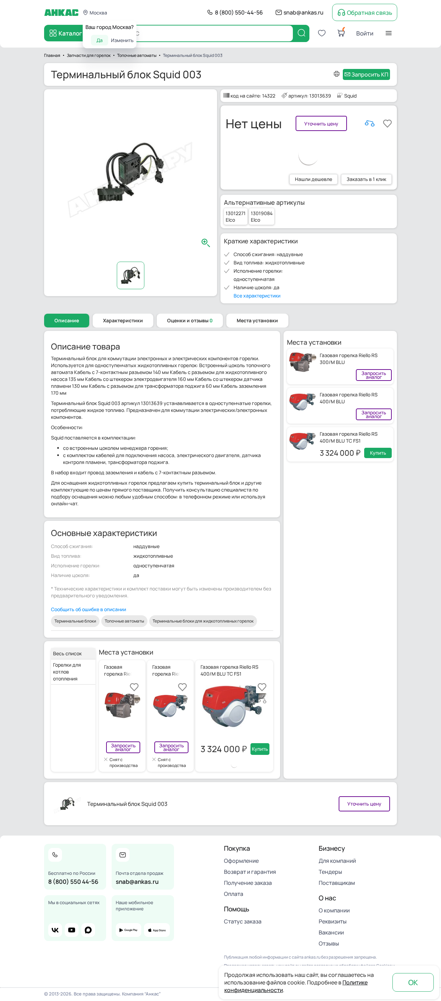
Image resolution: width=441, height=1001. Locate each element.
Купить (378, 452)
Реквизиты (333, 921)
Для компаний (337, 861)
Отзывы (329, 943)
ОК (413, 982)
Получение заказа (248, 883)
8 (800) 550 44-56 (73, 882)
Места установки (257, 320)
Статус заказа (242, 921)
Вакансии (331, 932)
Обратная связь (369, 13)
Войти (364, 33)
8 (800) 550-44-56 (239, 12)
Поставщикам (337, 883)
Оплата (233, 894)
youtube (72, 930)
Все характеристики (257, 295)
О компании (334, 910)
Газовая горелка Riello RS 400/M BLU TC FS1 (349, 437)
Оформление (241, 861)
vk (55, 930)
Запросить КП (369, 74)
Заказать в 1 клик (366, 179)
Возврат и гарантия (250, 872)
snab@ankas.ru (304, 12)
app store (157, 930)
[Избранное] (322, 33)
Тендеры (330, 872)
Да (99, 40)
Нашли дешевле (313, 179)
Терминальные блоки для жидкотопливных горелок (203, 621)
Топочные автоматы (124, 621)
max (88, 930)
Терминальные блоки (75, 621)
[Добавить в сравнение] (369, 123)
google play (128, 930)
